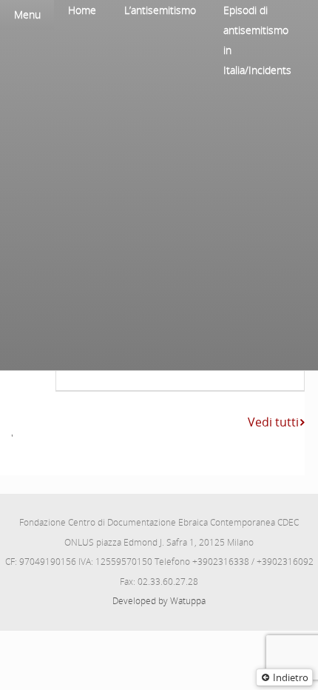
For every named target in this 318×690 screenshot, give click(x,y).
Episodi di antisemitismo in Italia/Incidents (257, 40)
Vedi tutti (273, 422)
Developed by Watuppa (159, 600)
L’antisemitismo (160, 10)
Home (82, 10)
